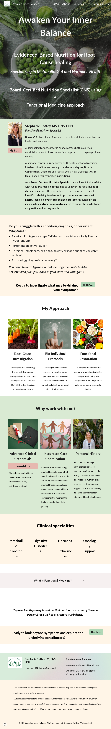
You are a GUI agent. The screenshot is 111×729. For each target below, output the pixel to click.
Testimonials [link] (95, 3)
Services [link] (79, 3)
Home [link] (55, 3)
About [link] (66, 3)
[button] (108, 4)
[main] (55, 60)
